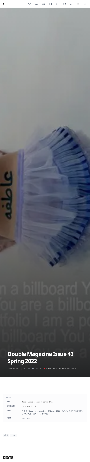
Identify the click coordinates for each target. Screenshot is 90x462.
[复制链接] (40, 368)
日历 (71, 4)
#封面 (6, 435)
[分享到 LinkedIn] (29, 368)
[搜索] (85, 4)
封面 (43, 4)
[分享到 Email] (37, 368)
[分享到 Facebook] (21, 368)
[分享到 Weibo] (33, 368)
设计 (50, 4)
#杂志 (13, 435)
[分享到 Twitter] (25, 368)
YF (4, 4)
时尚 (29, 4)
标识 (57, 4)
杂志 (36, 4)
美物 (64, 4)
